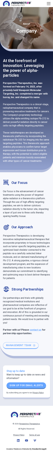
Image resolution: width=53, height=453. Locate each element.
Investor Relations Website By (26, 449)
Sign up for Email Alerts (26, 385)
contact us (35, 329)
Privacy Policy (38, 393)
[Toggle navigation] (48, 3)
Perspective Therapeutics (29, 424)
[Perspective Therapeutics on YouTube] (26, 441)
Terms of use (34, 435)
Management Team (18, 345)
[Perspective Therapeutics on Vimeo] (35, 441)
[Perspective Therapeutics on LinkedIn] (18, 441)
